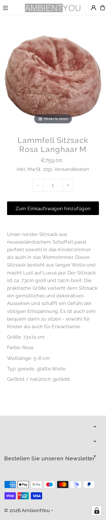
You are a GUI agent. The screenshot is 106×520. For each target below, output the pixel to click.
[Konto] (93, 7)
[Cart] (102, 7)
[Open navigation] (10, 7)
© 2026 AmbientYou (27, 510)
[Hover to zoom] (53, 76)
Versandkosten (71, 169)
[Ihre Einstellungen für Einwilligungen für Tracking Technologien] (96, 510)
